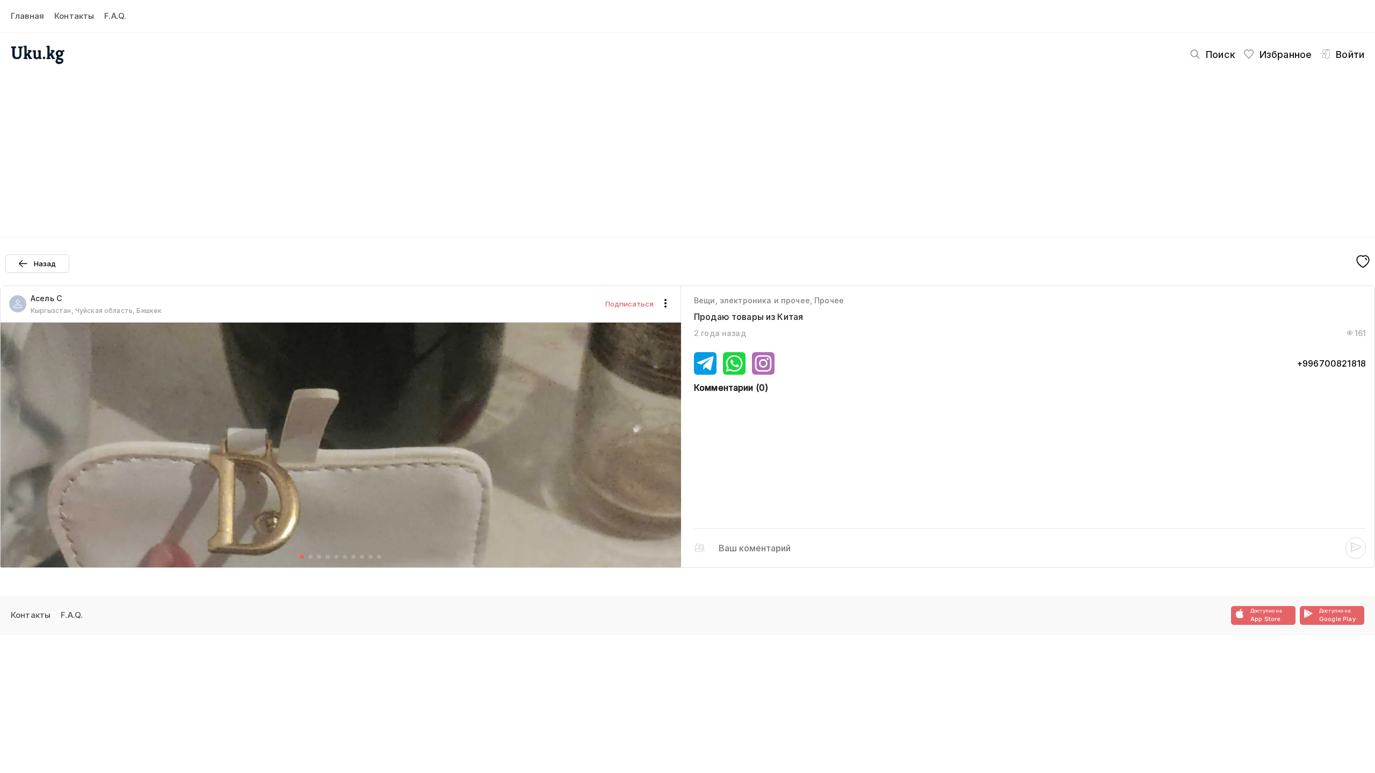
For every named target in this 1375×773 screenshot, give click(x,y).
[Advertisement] (687, 148)
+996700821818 (1331, 363)
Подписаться (629, 304)
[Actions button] (665, 304)
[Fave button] (1363, 262)
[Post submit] (1355, 548)
